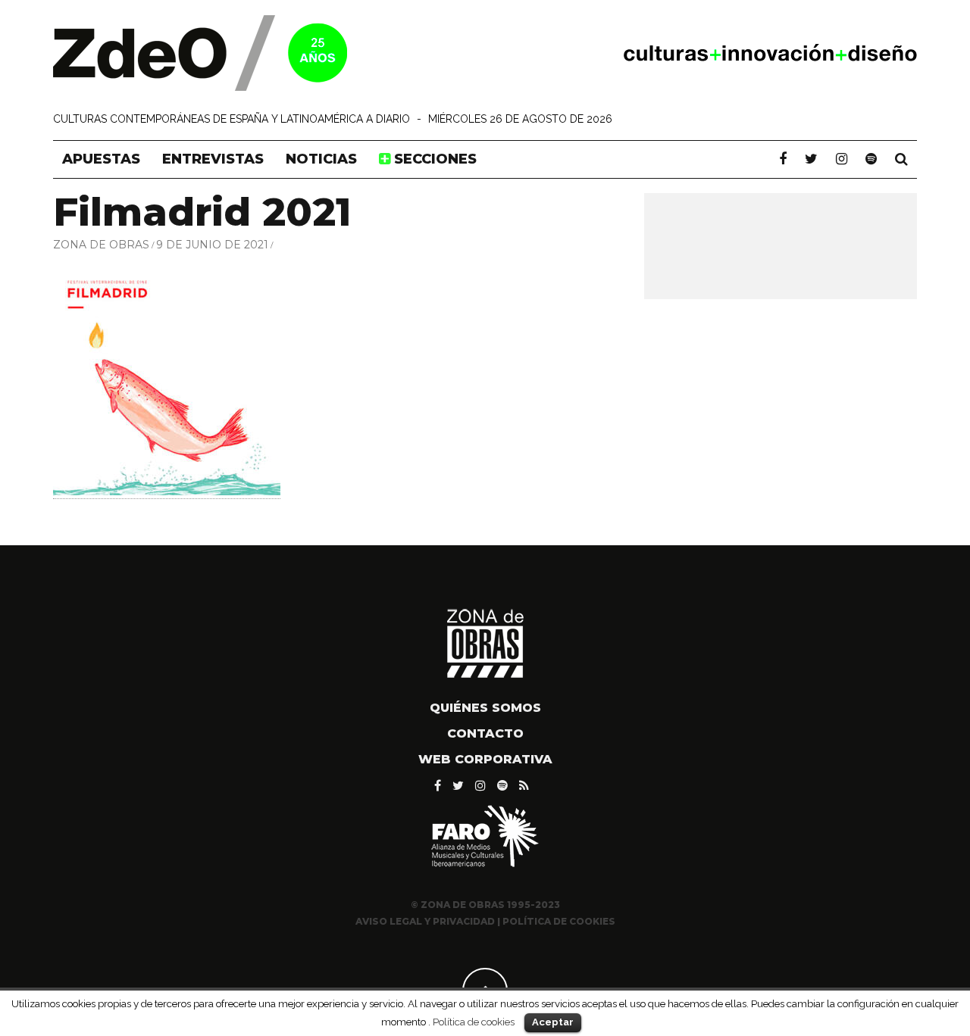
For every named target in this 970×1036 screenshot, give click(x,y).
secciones (433, 159)
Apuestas (101, 159)
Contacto (485, 733)
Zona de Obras (101, 244)
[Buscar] (901, 159)
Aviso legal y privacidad (425, 921)
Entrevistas (213, 159)
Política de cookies (474, 1022)
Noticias (321, 159)
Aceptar (553, 1022)
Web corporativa (485, 759)
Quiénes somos (485, 708)
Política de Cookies (558, 921)
